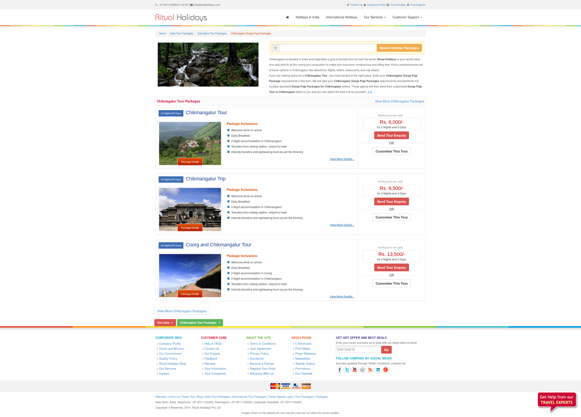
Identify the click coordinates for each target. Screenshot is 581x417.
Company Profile (376, 4)
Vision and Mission (171, 348)
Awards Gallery (305, 363)
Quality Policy (168, 358)
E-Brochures (303, 343)
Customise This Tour (392, 151)
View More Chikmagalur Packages (399, 101)
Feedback (210, 358)
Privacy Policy (259, 353)
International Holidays (341, 17)
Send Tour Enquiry (391, 135)
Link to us (174, 396)
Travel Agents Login (280, 396)
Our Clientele (303, 373)
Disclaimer (257, 358)
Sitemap (160, 396)
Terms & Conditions (263, 343)
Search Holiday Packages (399, 48)
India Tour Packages (181, 33)
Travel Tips (188, 396)
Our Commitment (170, 353)
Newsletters (303, 358)
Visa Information (215, 368)
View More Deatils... (342, 159)
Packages (321, 396)
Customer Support (406, 17)
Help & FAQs (213, 343)
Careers (164, 373)
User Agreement (260, 348)
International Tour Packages (249, 396)
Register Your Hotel (262, 368)
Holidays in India (307, 17)
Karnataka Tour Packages (212, 33)
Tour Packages (304, 396)
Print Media (302, 348)
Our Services (374, 17)
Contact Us (356, 4)
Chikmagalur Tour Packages (178, 101)
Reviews (210, 363)
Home (162, 33)
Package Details (190, 161)
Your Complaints (215, 373)
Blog (200, 396)
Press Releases (305, 353)
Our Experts (212, 353)
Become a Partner (262, 363)
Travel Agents (418, 4)
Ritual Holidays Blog (172, 363)
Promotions (302, 368)
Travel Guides (398, 4)
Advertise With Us (262, 373)
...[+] (369, 92)
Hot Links (163, 322)
